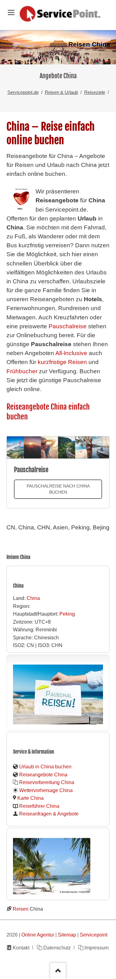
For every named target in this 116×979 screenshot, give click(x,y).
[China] (58, 47)
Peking (67, 614)
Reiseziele (94, 92)
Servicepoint (93, 934)
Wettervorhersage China (46, 790)
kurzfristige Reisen (62, 362)
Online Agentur (37, 934)
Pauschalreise (68, 326)
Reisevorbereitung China (46, 782)
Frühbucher (21, 371)
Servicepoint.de (23, 92)
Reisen (21, 909)
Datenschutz (57, 947)
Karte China (30, 798)
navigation (11, 12)
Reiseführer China (39, 806)
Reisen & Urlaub (61, 92)
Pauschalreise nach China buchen (58, 489)
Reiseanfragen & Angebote (49, 813)
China (33, 598)
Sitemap (67, 934)
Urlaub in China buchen (45, 766)
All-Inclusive (71, 353)
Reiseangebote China (43, 774)
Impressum (96, 947)
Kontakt (21, 947)
